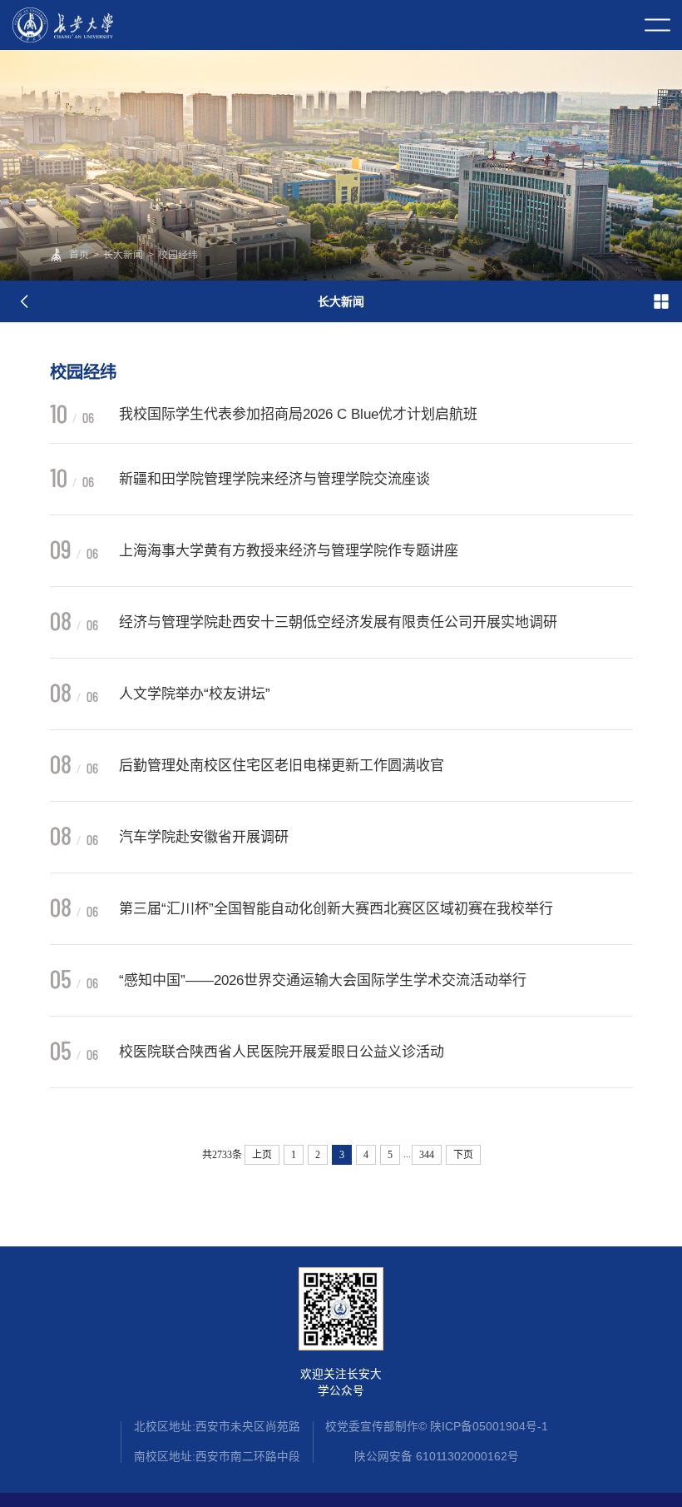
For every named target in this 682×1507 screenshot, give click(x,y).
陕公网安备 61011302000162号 (436, 1456)
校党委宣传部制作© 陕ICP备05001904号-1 (436, 1426)
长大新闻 (123, 255)
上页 (262, 1155)
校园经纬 (178, 255)
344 (426, 1155)
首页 (79, 255)
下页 (463, 1155)
